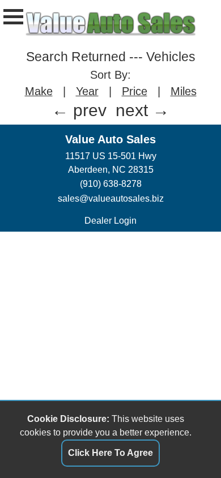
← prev (79, 110)
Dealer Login (110, 220)
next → (142, 110)
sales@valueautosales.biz (111, 198)
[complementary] (187, 444)
